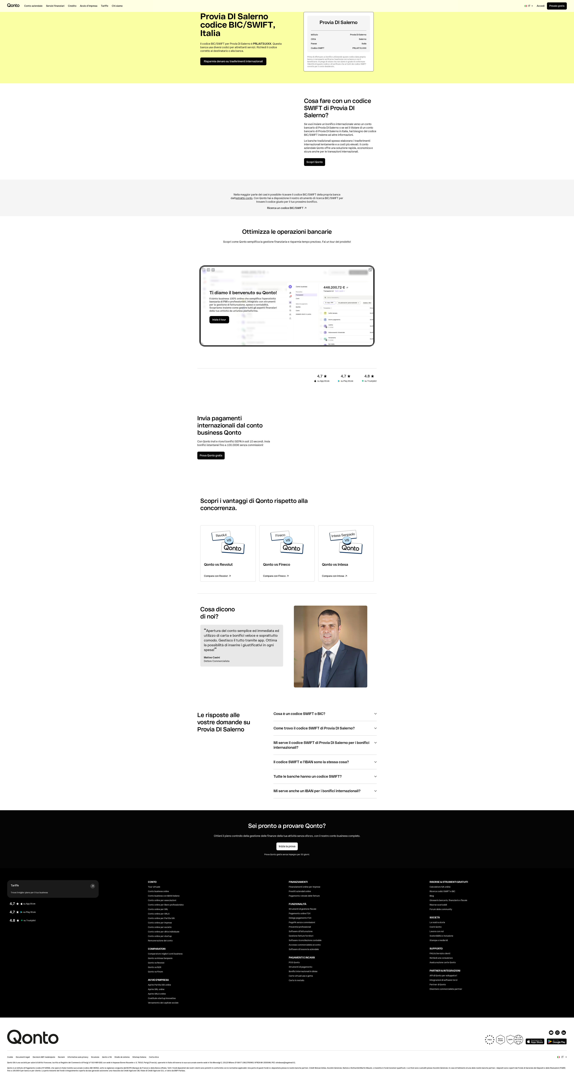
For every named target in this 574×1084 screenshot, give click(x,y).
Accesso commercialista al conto (305, 945)
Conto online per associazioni (162, 900)
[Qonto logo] (13, 5)
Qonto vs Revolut (156, 963)
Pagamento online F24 (299, 913)
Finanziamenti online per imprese (304, 887)
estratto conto (243, 198)
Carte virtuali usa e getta (301, 976)
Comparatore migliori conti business (165, 954)
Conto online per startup (160, 936)
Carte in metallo (296, 980)
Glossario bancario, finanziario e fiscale (448, 900)
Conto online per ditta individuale (163, 931)
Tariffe (15, 885)
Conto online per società (159, 927)
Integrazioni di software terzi (443, 980)
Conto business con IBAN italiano (164, 896)
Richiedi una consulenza (441, 958)
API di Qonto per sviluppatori (443, 975)
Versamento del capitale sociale (163, 1003)
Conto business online (158, 891)
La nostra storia (437, 922)
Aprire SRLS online (157, 994)
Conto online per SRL (158, 909)
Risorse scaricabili (438, 905)
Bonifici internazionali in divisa (303, 971)
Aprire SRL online (156, 989)
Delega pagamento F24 (300, 918)
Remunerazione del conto (160, 940)
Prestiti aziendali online (300, 891)
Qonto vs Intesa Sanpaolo (160, 958)
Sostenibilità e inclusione (441, 936)
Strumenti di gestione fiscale (302, 909)
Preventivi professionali (300, 927)
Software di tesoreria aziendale (304, 949)
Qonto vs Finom (155, 971)
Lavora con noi (437, 931)
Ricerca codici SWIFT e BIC (442, 891)
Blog (432, 896)
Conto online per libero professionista (166, 905)
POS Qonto (294, 962)
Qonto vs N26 (154, 967)
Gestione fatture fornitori (301, 936)
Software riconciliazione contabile (305, 940)
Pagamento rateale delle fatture (304, 896)
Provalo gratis (556, 5)
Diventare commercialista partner (446, 989)
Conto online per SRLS (159, 914)
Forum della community (441, 909)
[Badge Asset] (551, 1032)
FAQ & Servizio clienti (440, 953)
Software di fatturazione (301, 931)
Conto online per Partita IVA (161, 918)
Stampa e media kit (439, 940)
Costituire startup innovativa (162, 998)
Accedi (541, 5)
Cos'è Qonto (436, 927)
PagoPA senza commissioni (302, 922)
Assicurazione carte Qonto (443, 962)
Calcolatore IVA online (440, 887)
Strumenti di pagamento (300, 967)
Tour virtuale (154, 887)
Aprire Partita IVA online (159, 985)
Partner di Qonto (438, 984)
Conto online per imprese (160, 923)
